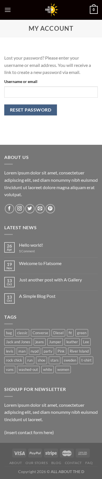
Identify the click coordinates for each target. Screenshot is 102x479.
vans (10, 369)
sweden (70, 360)
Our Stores (37, 463)
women (63, 369)
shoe (41, 360)
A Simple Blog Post (37, 296)
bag (9, 333)
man (22, 351)
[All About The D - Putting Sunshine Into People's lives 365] (51, 10)
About (15, 463)
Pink (61, 351)
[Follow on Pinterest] (50, 208)
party (48, 351)
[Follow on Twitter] (30, 208)
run (30, 360)
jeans (39, 342)
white (47, 369)
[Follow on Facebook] (9, 208)
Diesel (58, 333)
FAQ (89, 463)
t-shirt (86, 360)
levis (9, 351)
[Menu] (7, 10)
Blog (56, 463)
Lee (86, 342)
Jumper (55, 342)
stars (54, 360)
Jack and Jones (18, 342)
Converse (40, 333)
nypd (35, 351)
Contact (73, 463)
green (81, 333)
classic (22, 333)
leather (72, 342)
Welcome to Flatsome (40, 263)
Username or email (20, 81)
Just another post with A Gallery (50, 279)
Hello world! (31, 245)
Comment (27, 251)
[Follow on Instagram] (19, 208)
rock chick (14, 360)
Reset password (31, 109)
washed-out (28, 369)
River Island (79, 351)
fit (70, 333)
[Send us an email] (40, 208)
